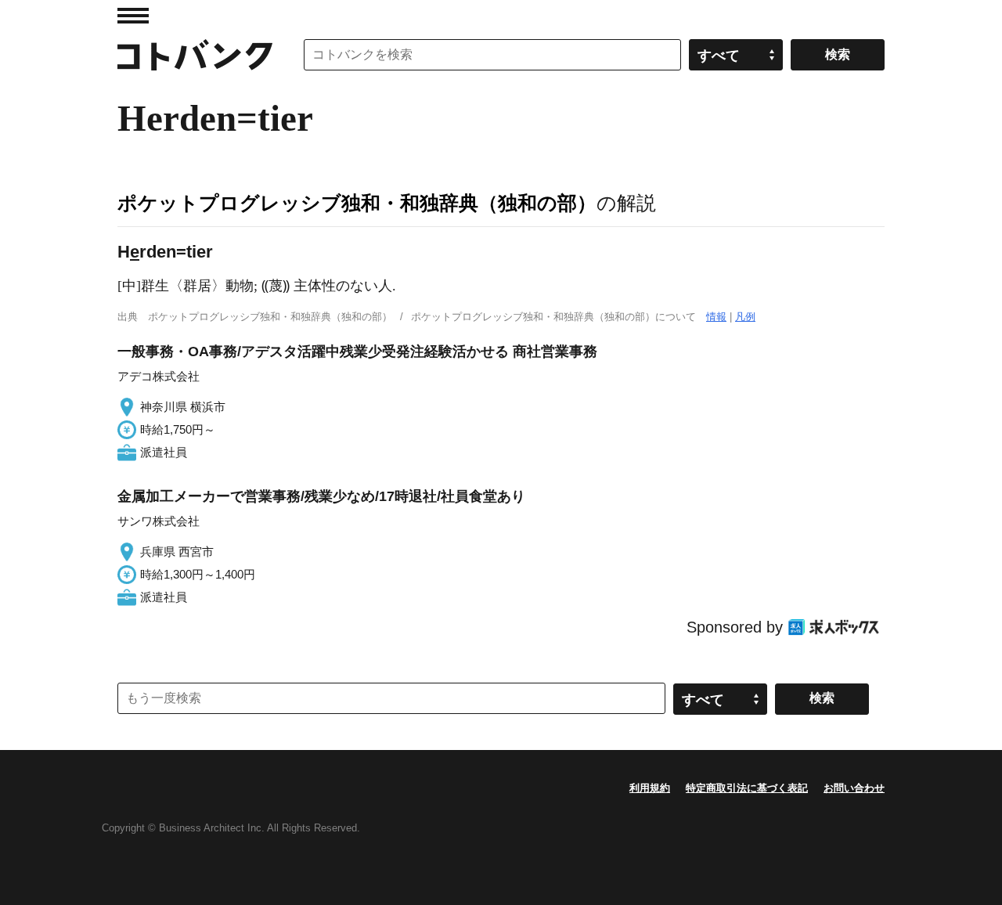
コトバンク (194, 54)
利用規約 (649, 788)
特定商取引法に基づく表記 (747, 788)
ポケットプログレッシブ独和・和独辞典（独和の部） (357, 203)
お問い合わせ (854, 788)
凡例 (745, 317)
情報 (716, 317)
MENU (133, 15)
